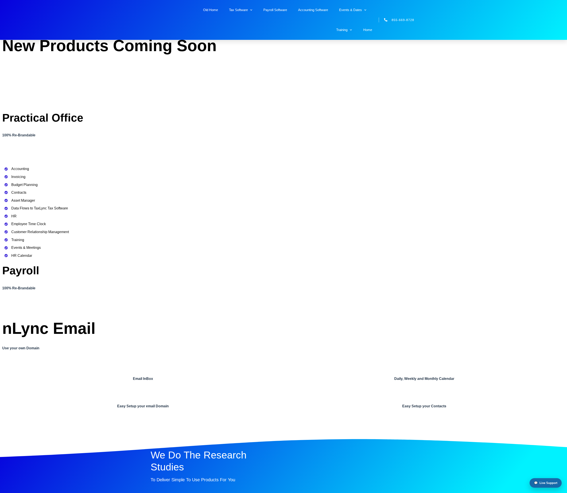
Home (367, 30)
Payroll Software (275, 10)
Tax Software (238, 10)
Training (342, 30)
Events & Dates (350, 10)
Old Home (210, 10)
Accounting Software (313, 10)
